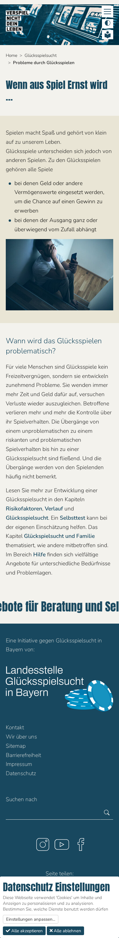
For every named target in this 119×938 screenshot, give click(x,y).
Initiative (28, 640)
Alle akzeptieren (26, 931)
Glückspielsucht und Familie (59, 536)
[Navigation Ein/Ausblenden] (107, 11)
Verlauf (54, 508)
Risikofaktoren (24, 508)
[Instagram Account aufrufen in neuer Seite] (40, 846)
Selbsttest (72, 518)
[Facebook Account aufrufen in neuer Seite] (78, 846)
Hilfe (39, 554)
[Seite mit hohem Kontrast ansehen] (107, 23)
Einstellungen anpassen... (30, 919)
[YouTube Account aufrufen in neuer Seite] (59, 846)
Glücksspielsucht (27, 518)
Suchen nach (21, 799)
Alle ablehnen (67, 931)
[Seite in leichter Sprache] (107, 34)
